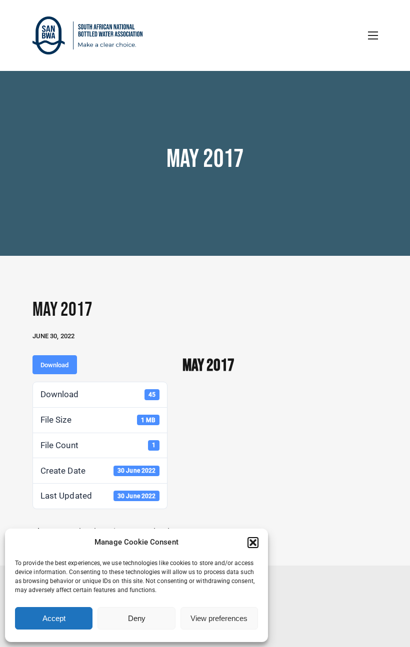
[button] (253, 543)
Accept (54, 618)
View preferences (219, 618)
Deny (137, 618)
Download (54, 365)
